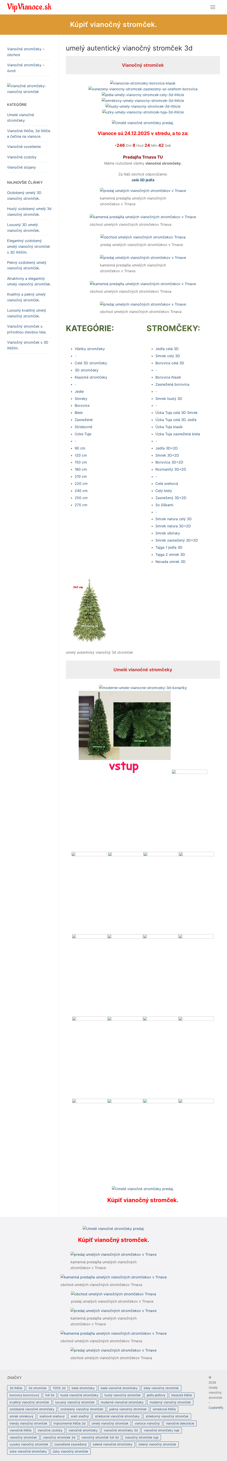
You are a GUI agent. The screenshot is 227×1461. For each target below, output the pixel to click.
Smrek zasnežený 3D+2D (176, 540)
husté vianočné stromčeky (79, 1395)
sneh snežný (80, 1416)
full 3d (49, 1395)
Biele (79, 412)
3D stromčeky (86, 370)
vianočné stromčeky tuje (161, 1430)
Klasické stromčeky (91, 377)
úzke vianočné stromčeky (28, 1451)
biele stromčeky (83, 1388)
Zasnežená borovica (172, 384)
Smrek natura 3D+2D (173, 526)
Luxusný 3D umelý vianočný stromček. (23, 227)
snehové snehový (52, 1416)
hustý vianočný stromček (122, 1395)
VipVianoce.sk (29, 7)
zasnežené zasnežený (70, 1444)
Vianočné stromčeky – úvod (25, 68)
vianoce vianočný (147, 1423)
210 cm (81, 476)
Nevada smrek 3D (170, 561)
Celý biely (163, 490)
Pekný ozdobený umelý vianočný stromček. (26, 265)
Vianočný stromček (143, 65)
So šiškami (164, 505)
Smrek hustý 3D (168, 398)
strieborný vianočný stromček (167, 1416)
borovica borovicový (24, 1395)
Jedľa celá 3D (167, 349)
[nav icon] (213, 7)
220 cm (81, 483)
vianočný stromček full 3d (100, 1437)
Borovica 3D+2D (169, 462)
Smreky (81, 398)
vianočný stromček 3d (59, 1437)
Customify (216, 1407)
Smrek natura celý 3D (173, 519)
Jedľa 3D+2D (166, 448)
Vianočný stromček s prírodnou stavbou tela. (26, 329)
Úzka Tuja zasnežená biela (177, 434)
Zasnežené (84, 419)
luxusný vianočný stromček (75, 1402)
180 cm (81, 469)
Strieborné (83, 427)
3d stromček (37, 1388)
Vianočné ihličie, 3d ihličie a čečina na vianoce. (28, 134)
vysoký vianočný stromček (29, 1444)
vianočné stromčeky (83, 1430)
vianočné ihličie (20, 1430)
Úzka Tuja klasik (169, 427)
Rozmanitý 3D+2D (170, 469)
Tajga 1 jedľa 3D (168, 547)
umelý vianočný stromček (110, 1423)
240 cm (81, 490)
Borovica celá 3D (169, 363)
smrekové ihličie (164, 1409)
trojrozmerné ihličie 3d (69, 1423)
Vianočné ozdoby (22, 157)
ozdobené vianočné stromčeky (32, 1409)
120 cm (81, 455)
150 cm (81, 462)
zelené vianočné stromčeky (112, 1444)
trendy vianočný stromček (28, 1423)
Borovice (82, 405)
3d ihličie (16, 1388)
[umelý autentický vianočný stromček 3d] (89, 641)
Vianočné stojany (21, 167)
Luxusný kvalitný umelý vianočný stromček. (26, 313)
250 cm (81, 498)
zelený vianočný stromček (157, 1444)
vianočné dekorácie (180, 1423)
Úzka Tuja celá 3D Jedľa (175, 419)
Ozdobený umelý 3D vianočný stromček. (24, 195)
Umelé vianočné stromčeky (143, 669)
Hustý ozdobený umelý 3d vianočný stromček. (29, 211)
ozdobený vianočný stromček (81, 1409)
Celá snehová (166, 483)
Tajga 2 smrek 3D (170, 554)
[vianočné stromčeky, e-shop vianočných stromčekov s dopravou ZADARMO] (29, 89)
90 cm (80, 448)
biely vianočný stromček (161, 1388)
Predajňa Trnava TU (143, 157)
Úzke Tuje (83, 434)
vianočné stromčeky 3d (121, 1430)
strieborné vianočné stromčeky (117, 1416)
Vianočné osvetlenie (24, 146)
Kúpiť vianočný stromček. (113, 24)
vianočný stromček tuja (142, 1437)
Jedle (79, 391)
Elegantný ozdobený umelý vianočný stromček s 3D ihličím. (28, 246)
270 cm (81, 505)
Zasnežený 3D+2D (170, 498)
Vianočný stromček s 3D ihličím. (27, 345)
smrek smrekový (21, 1416)
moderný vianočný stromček (170, 1402)
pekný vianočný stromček (128, 1409)
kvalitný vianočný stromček (29, 1402)
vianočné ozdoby (50, 1430)
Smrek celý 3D (167, 356)
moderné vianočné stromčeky (122, 1402)
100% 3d (59, 1388)
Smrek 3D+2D (167, 455)
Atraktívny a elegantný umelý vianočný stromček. (29, 281)
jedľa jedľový (156, 1395)
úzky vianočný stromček (70, 1451)
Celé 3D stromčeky (91, 363)
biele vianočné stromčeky (119, 1388)
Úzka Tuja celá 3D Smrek (176, 412)
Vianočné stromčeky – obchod (25, 52)
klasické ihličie (181, 1395)
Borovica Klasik (168, 377)
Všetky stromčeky (90, 349)
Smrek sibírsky (167, 533)
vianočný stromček (23, 1437)
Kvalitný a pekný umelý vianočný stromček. (26, 297)
